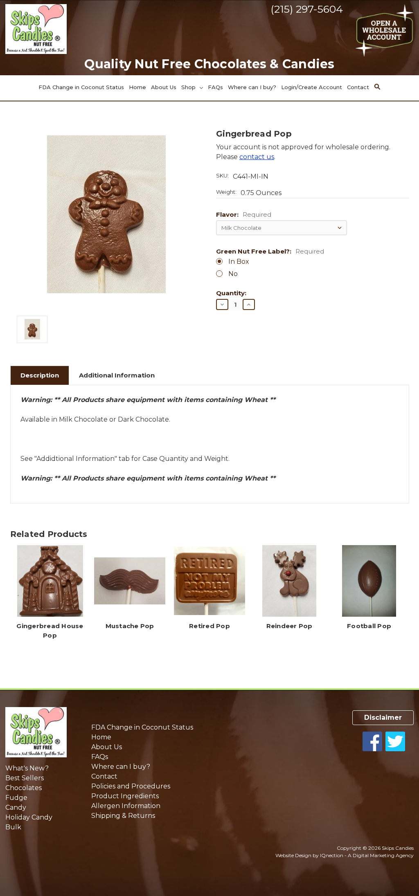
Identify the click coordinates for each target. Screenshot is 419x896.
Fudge (16, 798)
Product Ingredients (125, 796)
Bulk (13, 827)
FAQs (215, 87)
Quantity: (231, 293)
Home (137, 87)
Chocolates (23, 788)
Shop (189, 87)
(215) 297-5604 (306, 9)
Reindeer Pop (289, 626)
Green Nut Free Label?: (270, 251)
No (233, 274)
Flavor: (243, 214)
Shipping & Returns (123, 816)
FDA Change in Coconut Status (81, 87)
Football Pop (369, 626)
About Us (163, 87)
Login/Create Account (311, 87)
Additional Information (117, 375)
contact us (256, 157)
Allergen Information (125, 806)
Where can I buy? (252, 87)
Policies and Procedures (130, 786)
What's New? (27, 768)
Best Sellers (24, 778)
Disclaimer (383, 717)
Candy (15, 807)
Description (39, 375)
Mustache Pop (130, 626)
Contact (358, 87)
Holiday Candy (28, 817)
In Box (238, 261)
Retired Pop (209, 626)
